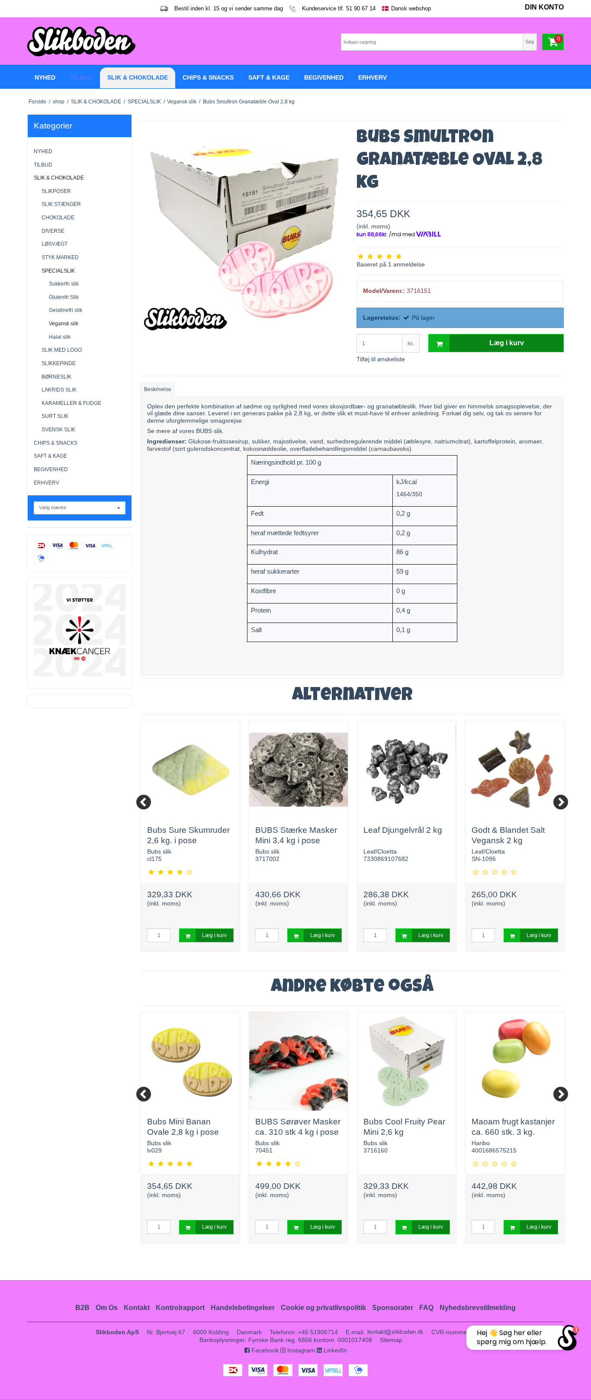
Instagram (300, 1350)
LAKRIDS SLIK (59, 390)
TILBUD (43, 165)
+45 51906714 (318, 1332)
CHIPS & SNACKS (55, 443)
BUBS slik (209, 430)
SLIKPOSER (56, 191)
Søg (529, 41)
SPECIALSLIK (58, 271)
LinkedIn (334, 1350)
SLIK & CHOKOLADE (59, 178)
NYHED (43, 151)
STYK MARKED (60, 257)
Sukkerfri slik (64, 284)
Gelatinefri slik (65, 310)
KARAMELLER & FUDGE (71, 403)
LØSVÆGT (54, 244)
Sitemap (391, 1339)
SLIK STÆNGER (61, 204)
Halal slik (60, 337)
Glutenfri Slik (64, 297)
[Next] (560, 802)
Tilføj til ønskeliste (381, 359)
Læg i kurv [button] (506, 343)
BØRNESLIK (56, 377)
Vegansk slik (63, 324)
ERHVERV (46, 483)
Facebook (264, 1350)
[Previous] (143, 802)
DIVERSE (53, 231)
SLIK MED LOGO (62, 350)
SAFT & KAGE (50, 456)
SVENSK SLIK (58, 430)
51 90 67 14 (361, 8)
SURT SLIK (55, 416)
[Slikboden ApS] (159, 41)
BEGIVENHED (51, 469)
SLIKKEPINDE (59, 363)
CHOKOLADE (58, 218)
